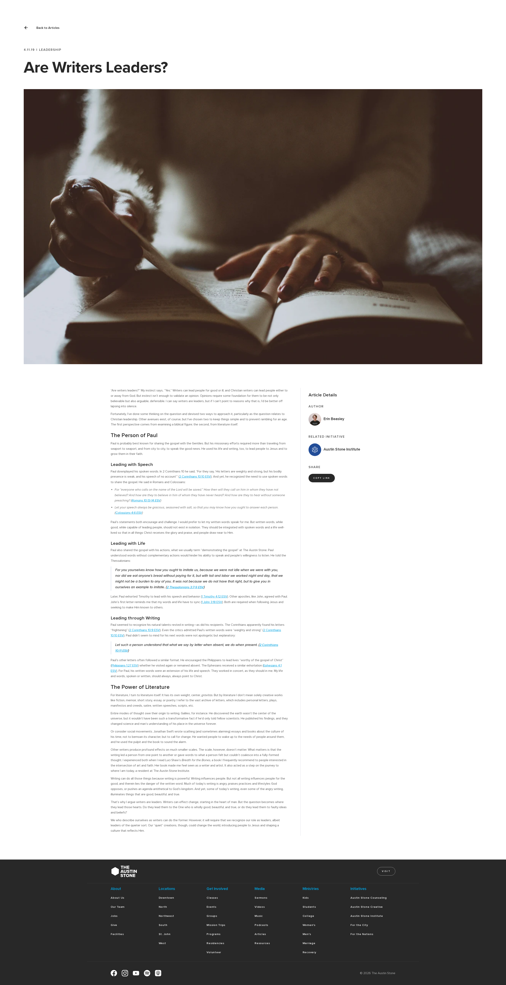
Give (114, 925)
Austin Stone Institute (366, 916)
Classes (212, 897)
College (308, 916)
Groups (212, 916)
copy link (321, 478)
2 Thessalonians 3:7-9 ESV (185, 587)
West (162, 943)
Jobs (114, 916)
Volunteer (214, 952)
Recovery (309, 952)
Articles (260, 934)
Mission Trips (216, 925)
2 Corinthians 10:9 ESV (144, 630)
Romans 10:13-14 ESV (146, 500)
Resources (262, 943)
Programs (213, 934)
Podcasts (261, 925)
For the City (359, 925)
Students (309, 907)
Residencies (215, 943)
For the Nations (361, 934)
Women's (309, 925)
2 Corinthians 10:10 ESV (195, 477)
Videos (260, 907)
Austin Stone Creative (366, 907)
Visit (386, 871)
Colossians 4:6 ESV (128, 513)
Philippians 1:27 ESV (124, 665)
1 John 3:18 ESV (212, 602)
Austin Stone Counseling (368, 897)
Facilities (117, 934)
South (163, 925)
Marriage (309, 943)
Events (211, 907)
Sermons (261, 897)
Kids (306, 897)
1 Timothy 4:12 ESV (214, 597)
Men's (307, 934)
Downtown (166, 897)
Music (259, 916)
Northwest (166, 916)
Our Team (118, 907)
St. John (165, 934)
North (163, 907)
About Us (117, 897)
